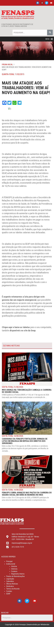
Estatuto (14, 571)
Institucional (10, 564)
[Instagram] (42, 2)
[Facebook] (37, 2)
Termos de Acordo (13, 589)
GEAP (8, 594)
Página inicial (7, 64)
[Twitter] (46, 2)
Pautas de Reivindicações (15, 576)
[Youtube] (51, 2)
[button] (47, 39)
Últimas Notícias (12, 584)
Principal (9, 561)
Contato (9, 591)
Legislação (10, 579)
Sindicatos (10, 586)
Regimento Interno (17, 574)
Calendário (10, 581)
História (14, 566)
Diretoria (14, 569)
